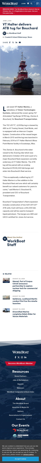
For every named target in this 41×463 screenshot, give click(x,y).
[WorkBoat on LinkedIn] (25, 357)
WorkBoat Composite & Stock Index (20, 392)
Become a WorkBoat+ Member (20, 363)
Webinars (20, 388)
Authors (20, 411)
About (20, 398)
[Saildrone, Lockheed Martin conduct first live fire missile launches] (6, 297)
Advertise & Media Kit (20, 407)
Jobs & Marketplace (20, 380)
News (30, 37)
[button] (10, 42)
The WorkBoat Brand (21, 403)
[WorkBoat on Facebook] (15, 357)
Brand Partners (20, 376)
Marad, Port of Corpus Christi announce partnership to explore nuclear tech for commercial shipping (25, 286)
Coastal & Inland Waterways (16, 37)
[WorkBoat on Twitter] (18, 357)
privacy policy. (28, 454)
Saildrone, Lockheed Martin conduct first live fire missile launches (25, 301)
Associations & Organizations (20, 415)
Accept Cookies (20, 459)
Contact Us (20, 419)
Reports (20, 384)
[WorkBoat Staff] (4, 33)
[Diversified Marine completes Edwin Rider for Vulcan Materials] (6, 310)
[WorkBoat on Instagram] (22, 357)
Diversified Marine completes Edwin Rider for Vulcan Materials (24, 314)
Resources (20, 371)
